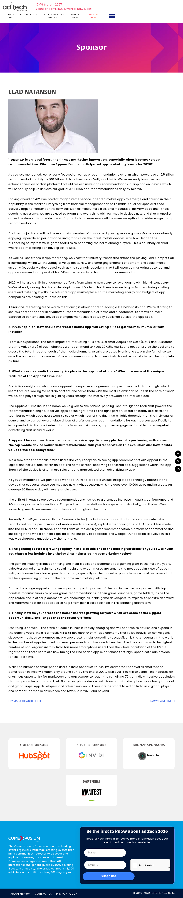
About (21, 894)
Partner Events (74, 16)
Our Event (9, 16)
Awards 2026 (93, 16)
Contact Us (43, 894)
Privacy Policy (66, 894)
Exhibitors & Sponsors (51, 16)
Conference (27, 14)
